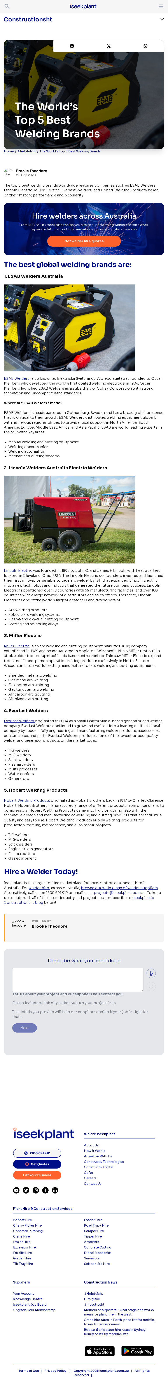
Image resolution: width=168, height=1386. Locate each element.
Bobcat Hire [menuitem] (22, 1220)
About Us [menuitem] (91, 1145)
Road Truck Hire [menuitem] (96, 1225)
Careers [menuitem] (90, 1178)
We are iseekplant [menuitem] (99, 1134)
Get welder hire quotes (84, 241)
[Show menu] (160, 6)
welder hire (39, 888)
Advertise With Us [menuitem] (98, 1156)
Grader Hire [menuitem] (22, 1258)
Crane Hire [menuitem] (21, 1236)
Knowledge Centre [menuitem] (27, 1299)
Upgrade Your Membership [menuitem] (34, 1310)
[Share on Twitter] (109, 46)
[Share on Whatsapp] (145, 46)
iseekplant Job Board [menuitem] (30, 1305)
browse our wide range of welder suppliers (119, 888)
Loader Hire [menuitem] (93, 1220)
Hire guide (92, 1299)
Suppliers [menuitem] (21, 1282)
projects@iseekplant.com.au (120, 892)
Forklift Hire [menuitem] (22, 1253)
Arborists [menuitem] (91, 1242)
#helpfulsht (27, 151)
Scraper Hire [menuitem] (94, 1231)
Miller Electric (17, 646)
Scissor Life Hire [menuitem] (97, 1264)
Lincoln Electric (18, 570)
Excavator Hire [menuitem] (24, 1247)
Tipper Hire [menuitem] (93, 1236)
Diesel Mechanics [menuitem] (98, 1253)
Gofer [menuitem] (88, 1173)
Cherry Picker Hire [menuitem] (27, 1225)
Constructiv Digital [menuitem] (98, 1167)
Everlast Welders (19, 721)
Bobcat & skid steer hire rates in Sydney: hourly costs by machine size (115, 1332)
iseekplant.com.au (114, 1371)
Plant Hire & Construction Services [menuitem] (42, 1209)
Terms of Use (28, 1371)
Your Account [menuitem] (23, 1294)
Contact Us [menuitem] (93, 1184)
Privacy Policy (56, 1371)
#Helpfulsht (93, 1294)
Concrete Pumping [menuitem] (28, 1231)
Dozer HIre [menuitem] (21, 1242)
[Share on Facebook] (72, 46)
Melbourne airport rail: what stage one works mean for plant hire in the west (119, 1312)
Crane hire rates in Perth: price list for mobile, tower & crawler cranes (119, 1322)
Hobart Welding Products (27, 800)
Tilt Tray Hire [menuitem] (23, 1264)
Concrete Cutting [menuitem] (97, 1247)
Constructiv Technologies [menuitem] (104, 1162)
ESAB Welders (17, 378)
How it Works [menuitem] (94, 1151)
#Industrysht (94, 1305)
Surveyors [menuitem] (92, 1258)
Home (9, 151)
